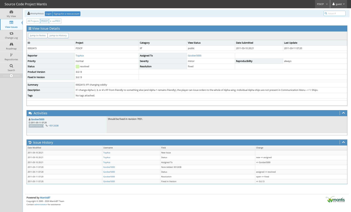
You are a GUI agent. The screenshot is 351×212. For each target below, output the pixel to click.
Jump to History (58, 35)
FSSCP (320, 4)
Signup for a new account (66, 13)
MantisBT (45, 197)
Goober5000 (194, 55)
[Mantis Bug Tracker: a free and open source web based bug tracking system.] (335, 199)
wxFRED (56, 21)
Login (48, 13)
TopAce (80, 55)
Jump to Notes (38, 35)
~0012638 (53, 125)
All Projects (33, 21)
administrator (40, 204)
